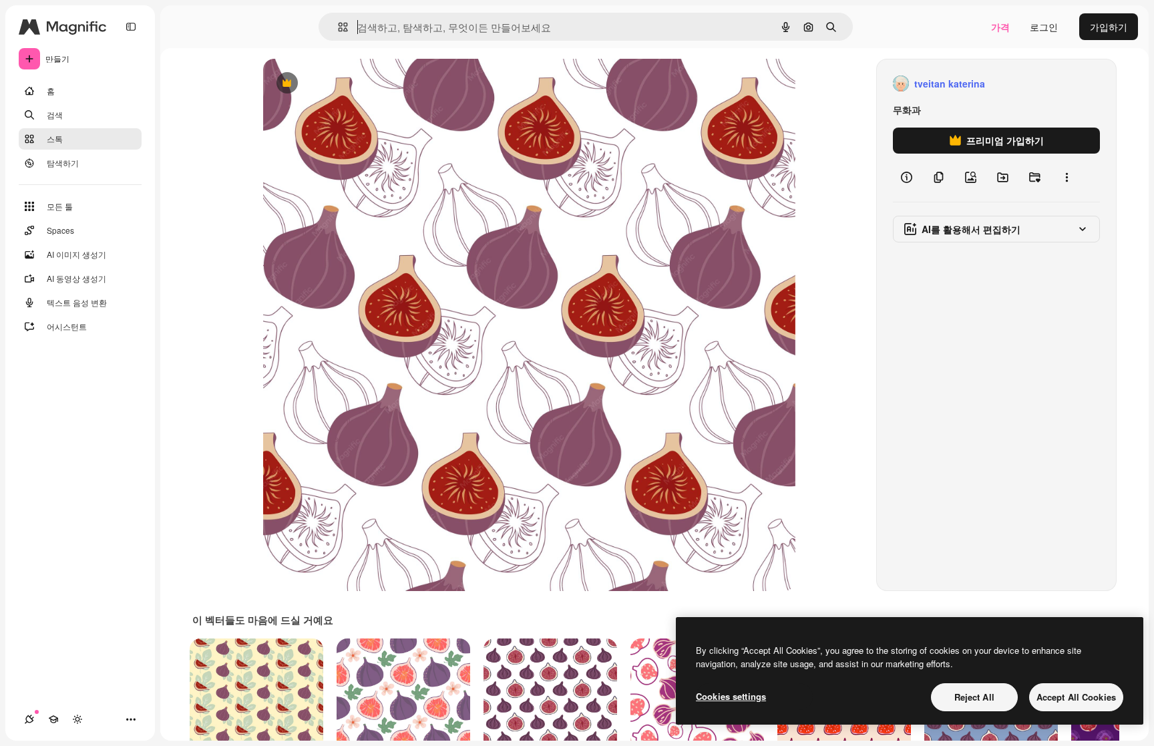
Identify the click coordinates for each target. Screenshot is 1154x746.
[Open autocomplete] (337, 27)
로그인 (1044, 26)
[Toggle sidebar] (131, 26)
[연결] (29, 719)
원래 (340, 84)
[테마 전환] (77, 719)
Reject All (974, 697)
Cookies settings (731, 696)
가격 (1000, 26)
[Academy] (53, 719)
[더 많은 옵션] (1066, 177)
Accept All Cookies (1076, 697)
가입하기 (1108, 26)
